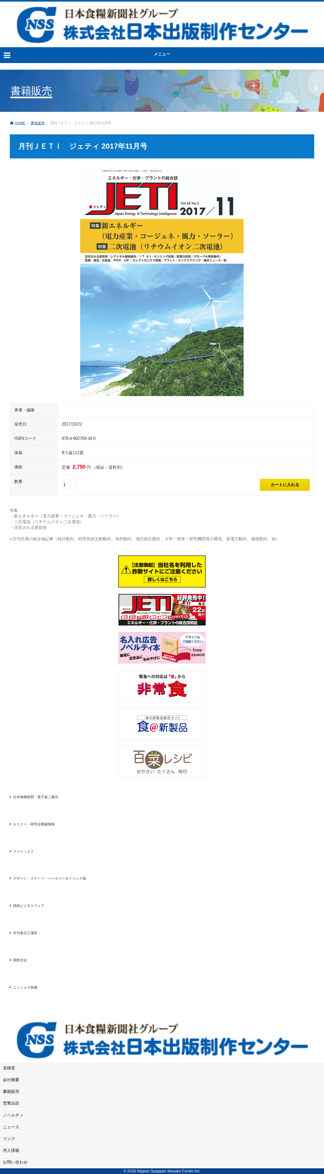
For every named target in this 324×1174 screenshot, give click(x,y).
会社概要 (11, 1079)
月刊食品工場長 (25, 933)
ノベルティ (13, 1115)
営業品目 (11, 1103)
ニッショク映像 (25, 987)
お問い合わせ (15, 1162)
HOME (20, 123)
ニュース (11, 1127)
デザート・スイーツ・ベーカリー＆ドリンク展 (49, 878)
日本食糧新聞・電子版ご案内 (35, 797)
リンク (9, 1138)
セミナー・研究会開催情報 (34, 824)
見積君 (9, 1068)
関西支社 (20, 960)
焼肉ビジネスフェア (28, 906)
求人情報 (11, 1150)
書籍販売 (38, 123)
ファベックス (23, 851)
